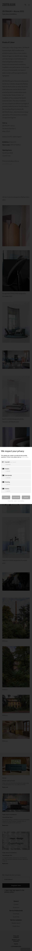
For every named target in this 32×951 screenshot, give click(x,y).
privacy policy (25, 457)
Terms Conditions (21, 500)
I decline (6, 497)
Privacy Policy (10, 500)
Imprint (15, 500)
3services (7, 477)
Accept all (26, 497)
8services (7, 464)
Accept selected (16, 497)
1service (7, 471)
